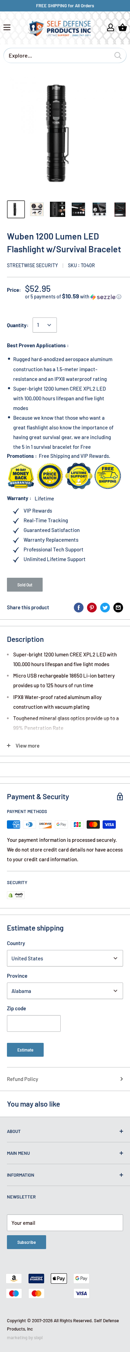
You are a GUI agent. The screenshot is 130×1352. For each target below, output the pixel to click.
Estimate (25, 1049)
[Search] (118, 55)
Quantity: (17, 325)
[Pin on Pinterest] (92, 607)
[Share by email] (118, 607)
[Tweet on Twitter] (105, 607)
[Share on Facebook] (79, 607)
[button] (74, 296)
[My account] (110, 27)
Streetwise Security (32, 265)
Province (17, 975)
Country (16, 943)
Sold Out (24, 584)
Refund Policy (22, 1079)
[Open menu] (6, 27)
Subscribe (26, 1242)
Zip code (16, 1008)
